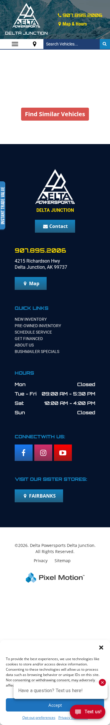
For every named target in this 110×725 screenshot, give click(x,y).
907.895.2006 (82, 15)
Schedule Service (33, 332)
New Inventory (31, 319)
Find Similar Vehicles (55, 114)
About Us (24, 345)
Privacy (41, 560)
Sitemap (63, 560)
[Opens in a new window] (34, 43)
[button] (101, 647)
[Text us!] (87, 713)
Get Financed (29, 338)
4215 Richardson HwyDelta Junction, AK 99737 (41, 264)
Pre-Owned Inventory (38, 325)
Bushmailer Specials (37, 351)
